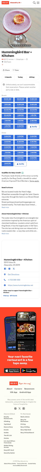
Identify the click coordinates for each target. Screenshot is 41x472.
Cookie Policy (32, 463)
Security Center (9, 453)
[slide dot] (11, 45)
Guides (6, 433)
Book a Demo (25, 417)
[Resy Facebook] (24, 408)
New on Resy (8, 427)
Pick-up (6, 296)
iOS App (13, 392)
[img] (2, 62)
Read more (5, 207)
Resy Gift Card (9, 450)
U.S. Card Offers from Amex (9, 442)
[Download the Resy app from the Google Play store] (29, 370)
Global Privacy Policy (10, 463)
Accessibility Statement (20, 465)
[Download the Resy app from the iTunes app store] (12, 370)
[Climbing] (2, 64)
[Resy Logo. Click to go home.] (6, 2)
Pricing (23, 424)
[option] (20, 28)
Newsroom (29, 389)
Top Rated (7, 424)
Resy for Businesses (24, 420)
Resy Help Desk (26, 430)
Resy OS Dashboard (27, 433)
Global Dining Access (8, 446)
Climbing (7, 421)
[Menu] (37, 2)
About (9, 389)
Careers (18, 389)
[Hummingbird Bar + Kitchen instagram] (9, 269)
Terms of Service (22, 463)
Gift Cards (13, 296)
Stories (6, 438)
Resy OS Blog (25, 427)
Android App (25, 392)
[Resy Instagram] (15, 408)
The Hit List (8, 435)
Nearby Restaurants (8, 418)
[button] (34, 2)
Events (6, 430)
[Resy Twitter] (19, 408)
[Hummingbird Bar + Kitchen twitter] (14, 269)
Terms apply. (34, 181)
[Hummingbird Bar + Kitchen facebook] (5, 269)
